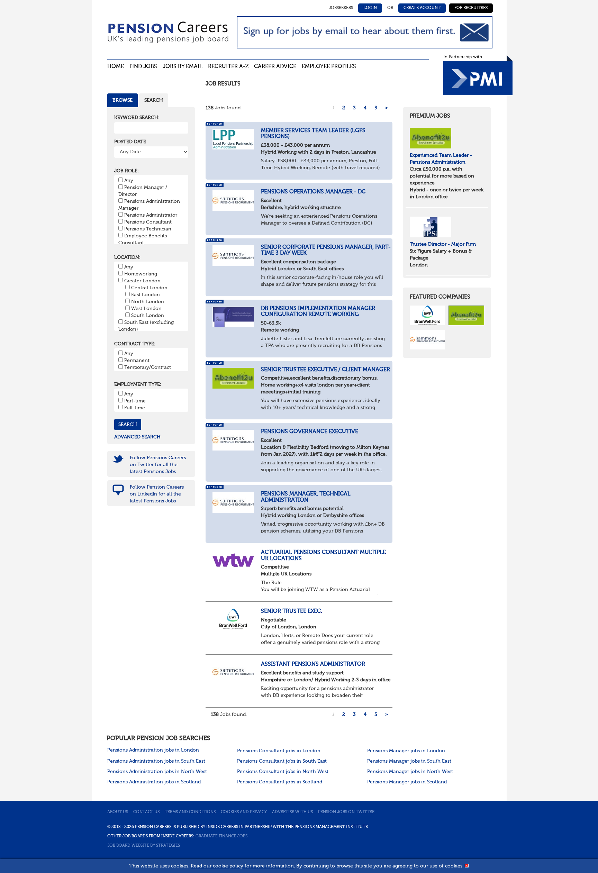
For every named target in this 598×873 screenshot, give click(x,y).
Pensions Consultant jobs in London (278, 750)
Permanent (137, 360)
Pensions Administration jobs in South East (156, 761)
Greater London (142, 281)
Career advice (275, 67)
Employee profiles (329, 67)
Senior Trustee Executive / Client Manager (325, 370)
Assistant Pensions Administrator (313, 664)
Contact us (146, 812)
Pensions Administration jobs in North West (157, 771)
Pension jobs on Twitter (346, 812)
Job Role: (126, 171)
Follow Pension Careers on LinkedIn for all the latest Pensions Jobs (157, 494)
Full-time (134, 408)
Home (115, 67)
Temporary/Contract (147, 367)
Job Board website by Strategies (143, 846)
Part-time (135, 401)
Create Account (422, 8)
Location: (127, 257)
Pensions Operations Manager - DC (313, 192)
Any (128, 180)
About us (117, 812)
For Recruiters (471, 8)
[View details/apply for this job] (233, 138)
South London (147, 315)
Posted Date (130, 141)
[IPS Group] (430, 226)
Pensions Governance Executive (309, 432)
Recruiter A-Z (228, 67)
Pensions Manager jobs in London (406, 750)
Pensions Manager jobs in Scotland (407, 782)
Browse (122, 100)
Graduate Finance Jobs (221, 836)
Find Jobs (143, 67)
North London (147, 301)
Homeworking (140, 274)
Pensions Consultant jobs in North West (282, 771)
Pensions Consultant (148, 222)
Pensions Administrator (150, 215)
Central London (149, 287)
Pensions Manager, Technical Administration (306, 497)
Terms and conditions (190, 812)
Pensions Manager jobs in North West (410, 771)
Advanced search (137, 437)
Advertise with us (292, 812)
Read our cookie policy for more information (242, 866)
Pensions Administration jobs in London (153, 750)
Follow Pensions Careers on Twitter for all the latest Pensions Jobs (158, 464)
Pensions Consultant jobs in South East (282, 761)
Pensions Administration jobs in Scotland (154, 782)
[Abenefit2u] (430, 137)
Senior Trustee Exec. (291, 611)
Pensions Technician (147, 229)
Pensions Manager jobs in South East (409, 761)
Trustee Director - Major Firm (443, 244)
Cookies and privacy (244, 812)
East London (145, 294)
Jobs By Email (182, 67)
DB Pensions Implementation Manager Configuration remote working (318, 312)
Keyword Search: (137, 117)
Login (370, 8)
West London (146, 308)
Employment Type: (137, 384)
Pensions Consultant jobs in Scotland (279, 782)
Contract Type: (134, 344)
